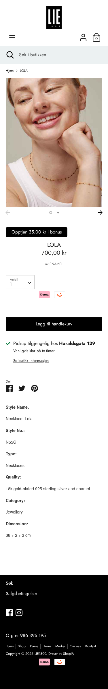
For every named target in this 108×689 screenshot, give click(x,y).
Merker (60, 646)
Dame (34, 646)
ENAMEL (56, 264)
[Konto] (83, 35)
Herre (47, 646)
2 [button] (58, 212)
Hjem (10, 646)
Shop (22, 646)
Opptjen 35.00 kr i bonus (37, 232)
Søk (9, 583)
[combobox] (20, 282)
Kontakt (90, 646)
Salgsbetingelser (21, 593)
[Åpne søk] (9, 55)
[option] (54, 142)
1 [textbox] (11, 284)
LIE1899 (40, 653)
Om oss (75, 646)
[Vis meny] (12, 37)
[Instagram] (19, 612)
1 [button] (50, 212)
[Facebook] (9, 612)
